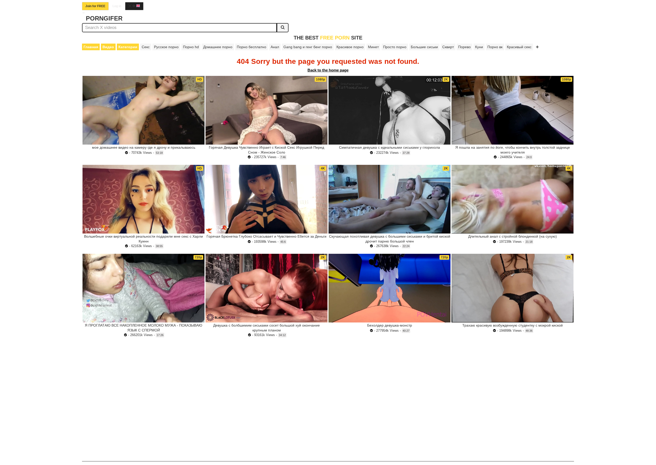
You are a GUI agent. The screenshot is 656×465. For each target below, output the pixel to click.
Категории (127, 47)
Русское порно (166, 47)
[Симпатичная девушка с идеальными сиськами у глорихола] (389, 110)
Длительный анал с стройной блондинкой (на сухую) (512, 236)
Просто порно (394, 47)
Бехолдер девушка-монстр (389, 325)
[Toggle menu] (83, 12)
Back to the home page (328, 70)
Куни (479, 47)
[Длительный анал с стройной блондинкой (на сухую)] (512, 199)
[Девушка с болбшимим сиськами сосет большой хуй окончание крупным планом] (266, 288)
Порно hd (191, 47)
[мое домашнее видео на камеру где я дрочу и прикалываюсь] (143, 110)
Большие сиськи (424, 47)
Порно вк (495, 47)
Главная (91, 47)
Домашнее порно (217, 47)
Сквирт (448, 47)
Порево (464, 47)
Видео (108, 47)
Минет (373, 47)
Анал (275, 47)
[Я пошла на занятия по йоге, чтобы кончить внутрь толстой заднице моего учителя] (512, 110)
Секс (146, 47)
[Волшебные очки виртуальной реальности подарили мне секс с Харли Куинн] (143, 199)
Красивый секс (519, 47)
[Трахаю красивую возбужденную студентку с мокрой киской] (512, 288)
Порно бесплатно (251, 47)
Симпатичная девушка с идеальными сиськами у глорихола (389, 147)
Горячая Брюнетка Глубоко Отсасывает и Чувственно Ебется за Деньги (266, 236)
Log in (116, 6)
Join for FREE (95, 6)
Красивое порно (350, 47)
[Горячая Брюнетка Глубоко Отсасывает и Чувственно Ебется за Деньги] (266, 199)
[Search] (283, 27)
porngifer (104, 18)
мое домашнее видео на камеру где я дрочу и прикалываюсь (143, 147)
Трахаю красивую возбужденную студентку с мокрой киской (512, 325)
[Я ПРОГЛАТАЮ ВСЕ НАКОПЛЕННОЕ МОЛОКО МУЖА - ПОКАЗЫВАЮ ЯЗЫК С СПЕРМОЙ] (143, 288)
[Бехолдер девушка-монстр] (389, 288)
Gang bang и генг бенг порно (307, 47)
